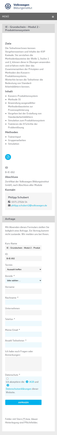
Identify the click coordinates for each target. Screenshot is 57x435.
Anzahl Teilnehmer (15, 340)
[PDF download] (8, 157)
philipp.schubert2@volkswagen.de (29, 205)
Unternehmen (12, 308)
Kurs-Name (11, 243)
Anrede (10, 275)
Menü (5, 16)
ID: (6, 254)
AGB (31, 381)
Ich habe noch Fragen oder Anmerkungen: (19, 353)
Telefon (10, 319)
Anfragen (23, 402)
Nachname (11, 297)
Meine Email (12, 329)
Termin (8, 264)
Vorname (9, 286)
